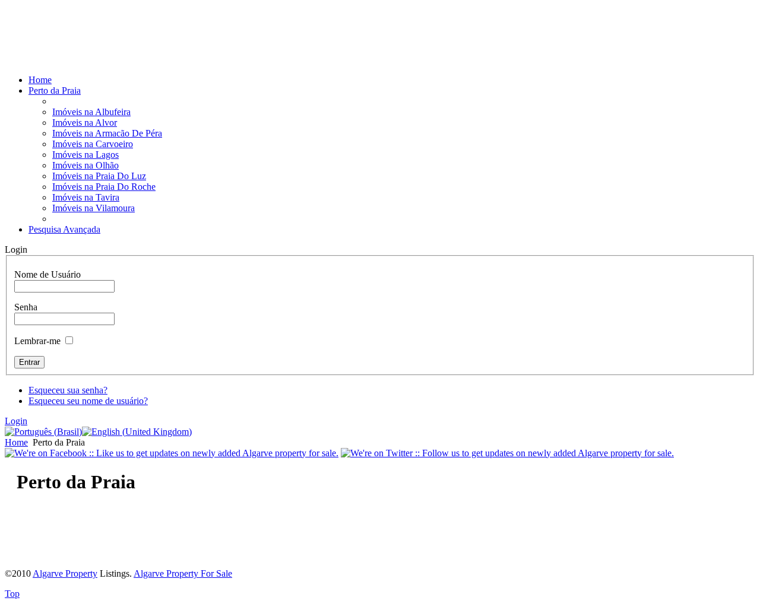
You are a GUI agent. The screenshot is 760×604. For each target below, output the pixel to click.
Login (16, 421)
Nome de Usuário (47, 274)
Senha (25, 307)
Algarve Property (65, 573)
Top (12, 594)
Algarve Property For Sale (183, 573)
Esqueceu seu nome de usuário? (88, 401)
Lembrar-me (37, 341)
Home (16, 442)
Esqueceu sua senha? (67, 390)
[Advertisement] (144, 47)
